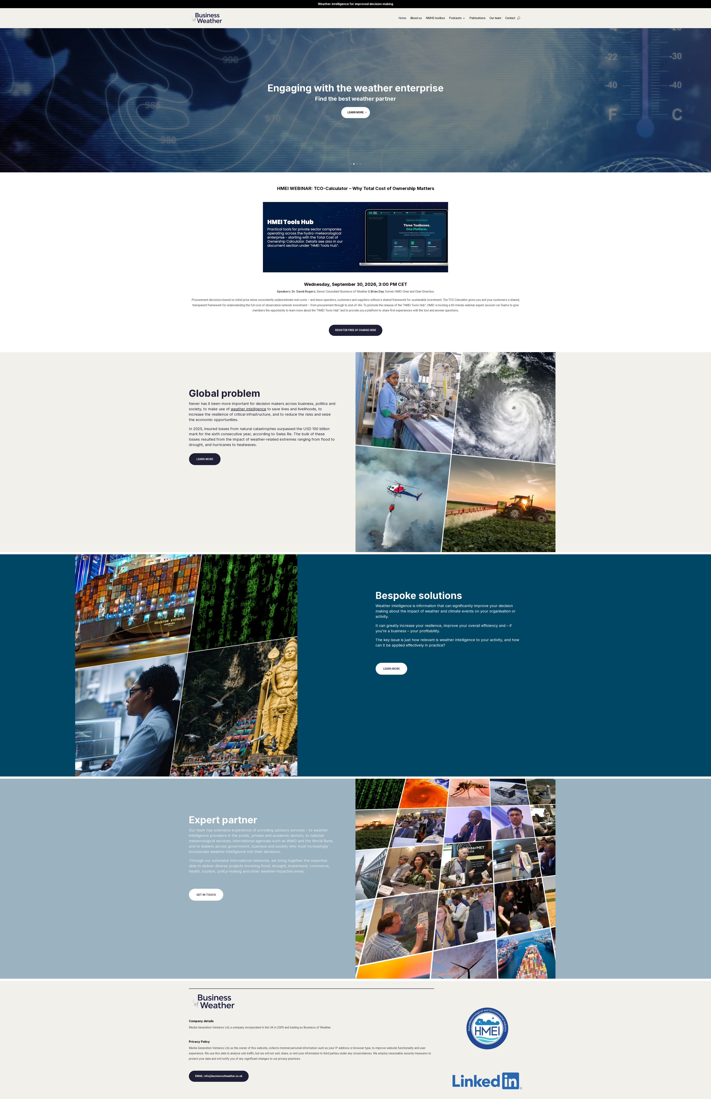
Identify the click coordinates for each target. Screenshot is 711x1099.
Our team (495, 18)
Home (402, 18)
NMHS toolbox (435, 18)
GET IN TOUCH (206, 894)
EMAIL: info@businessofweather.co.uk (218, 1076)
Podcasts (455, 18)
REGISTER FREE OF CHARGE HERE (355, 330)
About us (416, 18)
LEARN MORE (356, 113)
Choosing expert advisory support (355, 87)
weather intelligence (248, 409)
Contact (510, 18)
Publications (477, 18)
